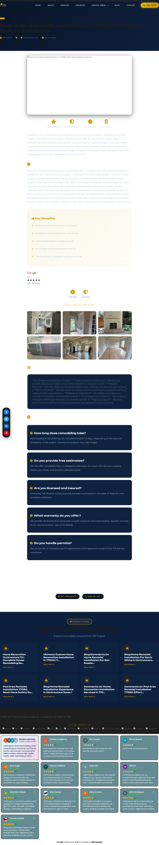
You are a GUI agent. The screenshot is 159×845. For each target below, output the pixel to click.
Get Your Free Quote (73, 305)
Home (38, 5)
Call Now (151, 5)
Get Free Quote (69, 596)
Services (65, 5)
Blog (117, 5)
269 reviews (96, 842)
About (50, 5)
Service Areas (99, 5)
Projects (80, 5)
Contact (131, 5)
